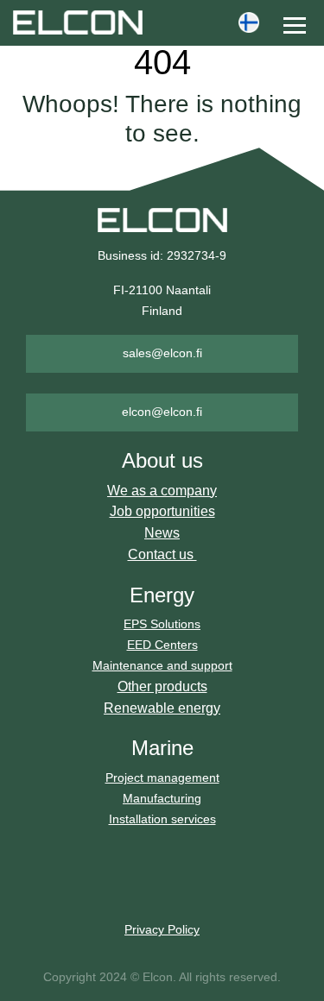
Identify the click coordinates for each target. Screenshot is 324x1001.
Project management (162, 777)
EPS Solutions (162, 624)
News (162, 533)
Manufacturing (162, 798)
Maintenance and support (162, 665)
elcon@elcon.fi (162, 412)
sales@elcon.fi (162, 353)
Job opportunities (162, 511)
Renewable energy (162, 708)
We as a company (162, 490)
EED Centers (162, 645)
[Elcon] (102, 21)
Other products (162, 686)
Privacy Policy (162, 929)
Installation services (162, 819)
